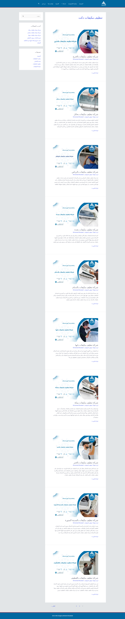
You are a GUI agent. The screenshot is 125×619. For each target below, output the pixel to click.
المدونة (57, 3)
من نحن (44, 3)
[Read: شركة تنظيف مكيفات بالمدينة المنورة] (75, 505)
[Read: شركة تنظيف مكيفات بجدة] (75, 214)
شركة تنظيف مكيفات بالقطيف (84, 578)
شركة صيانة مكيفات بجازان (34, 32)
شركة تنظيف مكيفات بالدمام (85, 287)
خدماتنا (64, 3)
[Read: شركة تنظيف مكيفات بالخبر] (75, 447)
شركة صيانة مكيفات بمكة (34, 30)
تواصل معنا (50, 3)
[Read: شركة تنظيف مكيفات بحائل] (75, 99)
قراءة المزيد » (95, 73)
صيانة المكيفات (37, 66)
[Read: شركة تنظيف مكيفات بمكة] (75, 387)
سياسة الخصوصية (72, 3)
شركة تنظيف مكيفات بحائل (86, 114)
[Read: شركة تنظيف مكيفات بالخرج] (75, 41)
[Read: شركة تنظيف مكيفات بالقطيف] (75, 563)
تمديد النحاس (37, 61)
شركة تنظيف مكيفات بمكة (86, 402)
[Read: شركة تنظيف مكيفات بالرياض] (75, 157)
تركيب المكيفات (37, 58)
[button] (62, 3)
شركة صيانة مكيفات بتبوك (34, 35)
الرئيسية (81, 3)
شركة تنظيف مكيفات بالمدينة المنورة (81, 520)
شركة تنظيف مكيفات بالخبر (86, 462)
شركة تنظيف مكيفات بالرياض (85, 171)
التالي (53, 606)
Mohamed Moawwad (68, 615)
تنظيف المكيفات (88, 59)
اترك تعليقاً (95, 59)
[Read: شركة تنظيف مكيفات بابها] (75, 330)
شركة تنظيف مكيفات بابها (86, 345)
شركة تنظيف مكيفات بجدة (86, 229)
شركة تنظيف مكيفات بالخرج (85, 56)
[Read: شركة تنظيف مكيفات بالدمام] (75, 272)
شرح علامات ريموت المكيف (34, 38)
